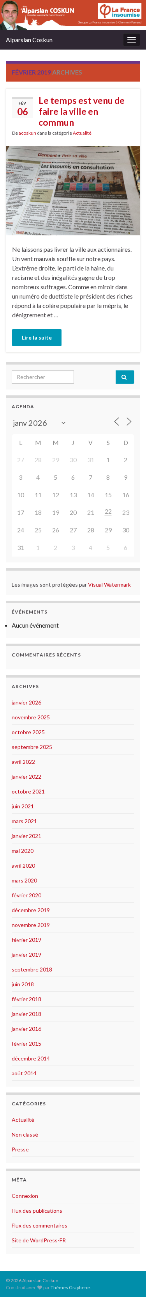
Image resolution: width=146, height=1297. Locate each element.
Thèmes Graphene (70, 1287)
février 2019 (26, 939)
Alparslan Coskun (29, 39)
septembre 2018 (32, 969)
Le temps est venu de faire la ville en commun (82, 111)
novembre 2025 (31, 717)
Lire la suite (37, 337)
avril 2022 (23, 761)
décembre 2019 (31, 910)
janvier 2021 (26, 836)
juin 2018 (23, 984)
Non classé (25, 1134)
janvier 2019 (26, 954)
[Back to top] (128, 1279)
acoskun (27, 133)
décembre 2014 (31, 1058)
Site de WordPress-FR (39, 1240)
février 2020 (26, 895)
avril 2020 (23, 865)
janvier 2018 (26, 1014)
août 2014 (24, 1073)
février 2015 (26, 1043)
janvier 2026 (26, 702)
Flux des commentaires (39, 1225)
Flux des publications (37, 1210)
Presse (20, 1149)
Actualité (82, 133)
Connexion (25, 1195)
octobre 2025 (28, 732)
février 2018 (26, 999)
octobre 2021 (28, 791)
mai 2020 (22, 850)
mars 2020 (24, 880)
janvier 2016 (26, 1028)
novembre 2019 (31, 925)
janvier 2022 (26, 776)
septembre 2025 (32, 747)
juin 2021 (23, 806)
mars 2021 (24, 821)
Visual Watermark (110, 584)
